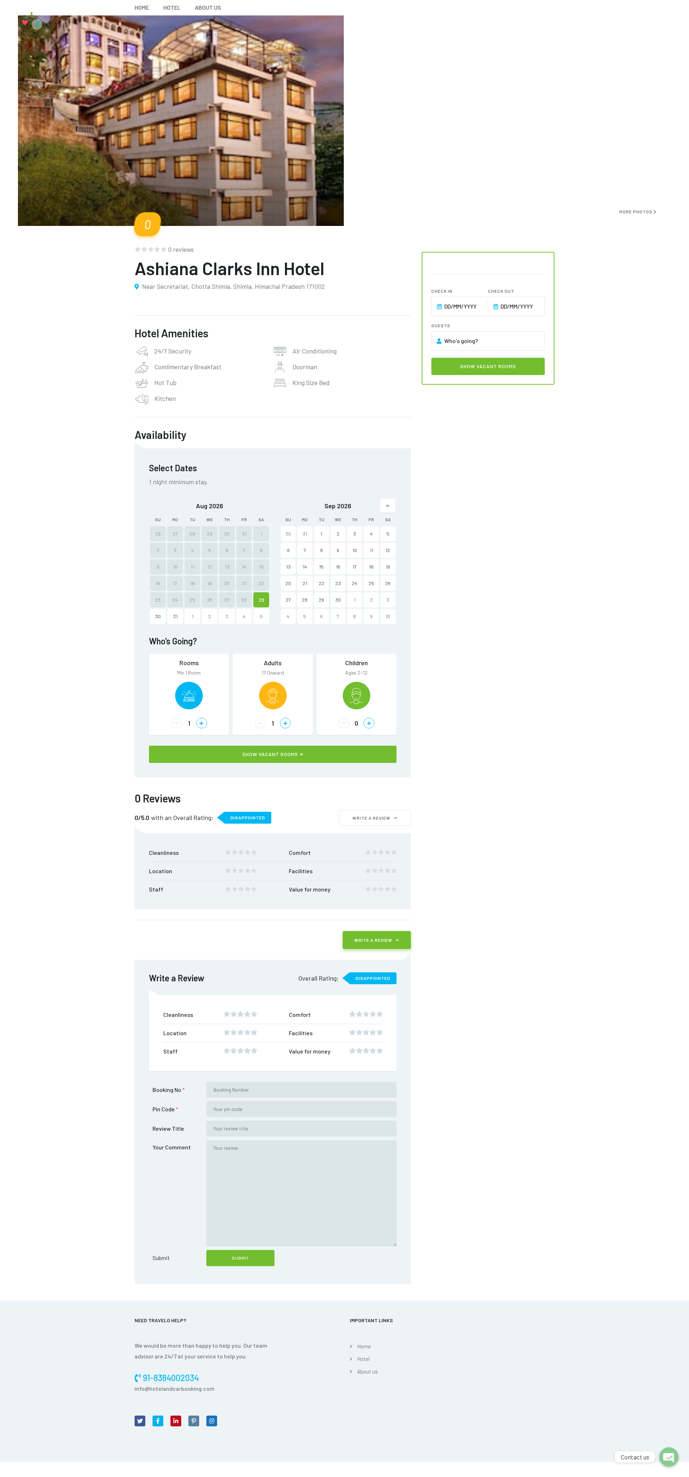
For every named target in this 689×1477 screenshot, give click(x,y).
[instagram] (211, 1421)
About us (208, 7)
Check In (442, 291)
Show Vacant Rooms (270, 754)
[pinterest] (193, 1421)
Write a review (371, 817)
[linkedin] (175, 1421)
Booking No (169, 1089)
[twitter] (140, 1421)
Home (142, 7)
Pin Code (165, 1109)
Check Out (501, 291)
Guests (440, 325)
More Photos (636, 211)
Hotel (172, 7)
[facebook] (158, 1421)
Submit (161, 1257)
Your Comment (172, 1147)
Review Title (168, 1128)
